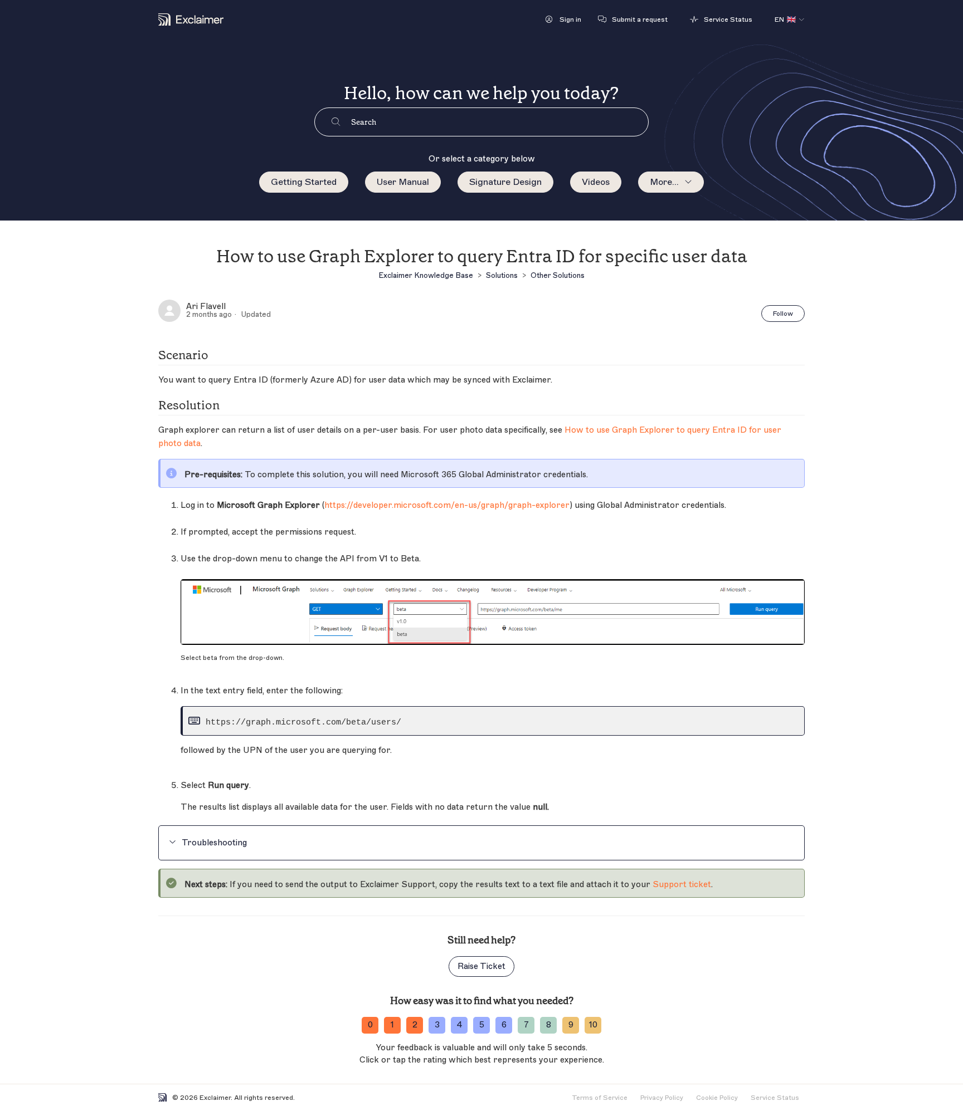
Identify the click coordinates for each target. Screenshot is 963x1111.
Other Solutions (558, 275)
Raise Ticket (481, 966)
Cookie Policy (717, 1097)
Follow (783, 313)
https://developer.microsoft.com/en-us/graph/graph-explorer (447, 505)
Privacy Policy (661, 1097)
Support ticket (682, 884)
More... (664, 182)
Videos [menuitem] (596, 182)
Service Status (775, 1097)
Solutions (502, 275)
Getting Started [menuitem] (304, 182)
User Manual (403, 182)
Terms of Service (600, 1097)
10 (593, 1025)
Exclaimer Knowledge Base (425, 275)
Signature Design (505, 182)
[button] (563, 19)
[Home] (190, 19)
